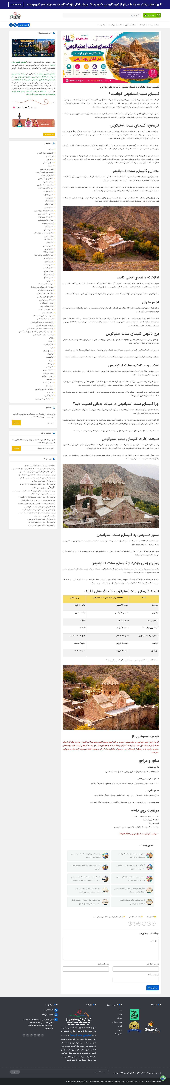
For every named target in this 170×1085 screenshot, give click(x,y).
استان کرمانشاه (48, 252)
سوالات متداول (48, 181)
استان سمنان (48, 229)
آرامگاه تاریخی (50, 465)
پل (19, 475)
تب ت (29, 484)
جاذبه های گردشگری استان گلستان (43, 506)
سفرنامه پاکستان (49, 516)
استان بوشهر (49, 204)
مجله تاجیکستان (47, 312)
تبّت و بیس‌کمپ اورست (44, 172)
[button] (152, 15)
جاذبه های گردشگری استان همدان (43, 525)
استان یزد (49, 280)
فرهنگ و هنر (23, 513)
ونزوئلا (51, 150)
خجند (21, 503)
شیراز (24, 491)
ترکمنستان (22, 471)
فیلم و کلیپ (49, 395)
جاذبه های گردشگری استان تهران (23, 468)
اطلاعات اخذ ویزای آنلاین (44, 389)
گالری (120, 24)
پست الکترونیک (103, 964)
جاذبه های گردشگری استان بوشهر (38, 471)
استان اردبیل (48, 191)
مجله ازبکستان (48, 350)
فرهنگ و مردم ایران (46, 299)
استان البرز (49, 197)
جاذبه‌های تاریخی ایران (101, 916)
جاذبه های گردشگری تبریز (46, 513)
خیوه (51, 347)
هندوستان (49, 366)
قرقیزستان (49, 357)
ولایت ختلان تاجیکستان (44, 325)
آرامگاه (31, 500)
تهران (29, 525)
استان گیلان (49, 261)
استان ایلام (49, 201)
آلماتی (21, 478)
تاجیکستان (49, 156)
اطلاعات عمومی (47, 370)
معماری (27, 478)
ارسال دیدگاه (152, 987)
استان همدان (48, 277)
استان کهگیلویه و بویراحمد (43, 255)
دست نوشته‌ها (48, 382)
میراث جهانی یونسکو (45, 284)
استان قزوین (49, 239)
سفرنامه (33, 478)
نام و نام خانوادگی (152, 964)
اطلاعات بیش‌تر (49, 134)
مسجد (40, 516)
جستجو (16, 422)
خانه (157, 24)
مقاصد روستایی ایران (45, 290)
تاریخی (50, 487)
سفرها (150, 24)
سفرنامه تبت (17, 491)
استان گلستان (48, 258)
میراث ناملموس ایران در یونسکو (42, 287)
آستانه (29, 491)
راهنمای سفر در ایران (46, 309)
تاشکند (50, 338)
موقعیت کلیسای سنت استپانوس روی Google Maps (138, 833)
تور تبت (24, 475)
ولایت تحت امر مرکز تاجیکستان (42, 322)
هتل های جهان (29, 503)
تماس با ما (101, 24)
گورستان (28, 506)
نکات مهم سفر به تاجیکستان (43, 335)
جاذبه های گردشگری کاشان (46, 497)
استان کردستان (48, 245)
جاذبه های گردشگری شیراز (46, 478)
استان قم (50, 242)
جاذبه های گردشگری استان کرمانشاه (43, 494)
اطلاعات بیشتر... (16, 4)
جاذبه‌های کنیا (48, 373)
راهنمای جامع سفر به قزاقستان (45, 503)
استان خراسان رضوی (46, 216)
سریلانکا (50, 165)
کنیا (36, 516)
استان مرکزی (48, 271)
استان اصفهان (48, 194)
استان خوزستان (47, 223)
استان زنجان (48, 226)
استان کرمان (49, 248)
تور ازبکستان (32, 513)
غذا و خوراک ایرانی (46, 306)
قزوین (42, 487)
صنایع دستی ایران (46, 303)
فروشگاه (142, 24)
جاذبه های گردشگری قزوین (46, 522)
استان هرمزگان (48, 274)
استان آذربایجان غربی (45, 188)
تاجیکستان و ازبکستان (45, 153)
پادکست (50, 392)
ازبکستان (50, 159)
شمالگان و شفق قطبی (45, 178)
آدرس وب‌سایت (153, 974)
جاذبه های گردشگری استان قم (34, 465)
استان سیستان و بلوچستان (43, 232)
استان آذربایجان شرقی (116, 916)
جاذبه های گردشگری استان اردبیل (44, 484)
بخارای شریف (48, 344)
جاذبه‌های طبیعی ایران (45, 296)
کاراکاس (23, 484)
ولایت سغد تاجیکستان (45, 319)
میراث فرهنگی (31, 497)
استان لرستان (48, 264)
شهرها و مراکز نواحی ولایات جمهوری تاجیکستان (36, 331)
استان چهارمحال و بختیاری (43, 210)
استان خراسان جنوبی (45, 213)
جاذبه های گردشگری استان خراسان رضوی (41, 519)
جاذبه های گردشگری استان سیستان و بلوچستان (39, 509)
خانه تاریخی (32, 475)
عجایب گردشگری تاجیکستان (43, 315)
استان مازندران (48, 268)
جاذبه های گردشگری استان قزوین (44, 491)
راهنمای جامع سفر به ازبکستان (45, 468)
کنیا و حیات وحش (46, 169)
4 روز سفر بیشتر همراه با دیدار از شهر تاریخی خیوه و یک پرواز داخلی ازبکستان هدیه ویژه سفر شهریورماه (94, 4)
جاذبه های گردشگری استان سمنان (44, 481)
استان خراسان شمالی (45, 220)
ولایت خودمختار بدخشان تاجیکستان (40, 328)
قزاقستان (50, 354)
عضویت (16, 448)
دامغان (52, 471)
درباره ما (112, 24)
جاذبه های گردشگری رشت (46, 475)
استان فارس (49, 236)
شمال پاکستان (48, 162)
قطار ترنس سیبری (46, 175)
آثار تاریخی (24, 500)
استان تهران (49, 207)
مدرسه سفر (49, 386)
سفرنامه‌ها (49, 379)
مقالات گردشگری (47, 376)
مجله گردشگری (130, 24)
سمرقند (50, 341)
